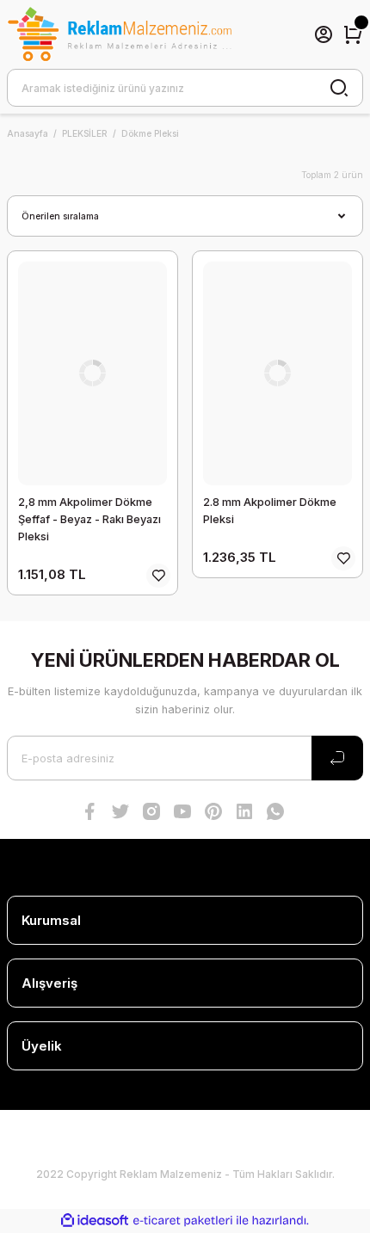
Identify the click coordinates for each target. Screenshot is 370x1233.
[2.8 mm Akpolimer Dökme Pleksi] (277, 373)
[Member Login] (323, 34)
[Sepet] (352, 34)
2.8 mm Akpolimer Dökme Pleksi (269, 511)
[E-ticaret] (183, 1220)
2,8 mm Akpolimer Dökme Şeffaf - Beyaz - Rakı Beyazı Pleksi (89, 519)
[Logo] (119, 34)
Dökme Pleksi (150, 133)
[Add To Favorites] (158, 576)
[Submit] (337, 758)
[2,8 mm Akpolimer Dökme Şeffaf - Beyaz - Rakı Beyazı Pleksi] (92, 373)
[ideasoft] (94, 1221)
